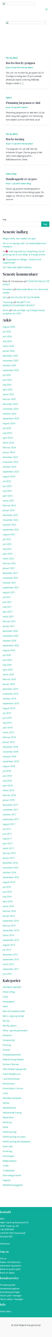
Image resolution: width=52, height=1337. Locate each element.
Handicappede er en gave (21, 179)
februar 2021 (9, 621)
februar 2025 (9, 399)
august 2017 (9, 824)
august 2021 (9, 592)
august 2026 (9, 326)
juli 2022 (7, 539)
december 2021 (10, 573)
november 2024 (10, 408)
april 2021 (8, 611)
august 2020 (9, 650)
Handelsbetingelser (10, 1288)
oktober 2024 (9, 413)
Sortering (7, 1151)
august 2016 (9, 882)
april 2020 (8, 669)
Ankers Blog (11, 174)
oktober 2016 (9, 872)
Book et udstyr (7, 1272)
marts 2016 (8, 906)
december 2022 (10, 515)
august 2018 (9, 766)
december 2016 (10, 862)
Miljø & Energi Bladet (13, 1059)
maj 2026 (7, 341)
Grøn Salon (5, 1311)
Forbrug (7, 1044)
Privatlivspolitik (7, 1284)
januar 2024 (9, 452)
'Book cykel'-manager (11, 1295)
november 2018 (10, 751)
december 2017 (10, 804)
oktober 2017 (9, 814)
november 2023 (10, 462)
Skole (5, 1127)
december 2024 (10, 404)
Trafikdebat (8, 1170)
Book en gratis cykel (10, 1269)
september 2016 (11, 877)
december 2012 (10, 954)
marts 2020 (8, 674)
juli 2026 (7, 331)
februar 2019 (9, 737)
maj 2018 (7, 780)
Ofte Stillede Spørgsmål (14, 1069)
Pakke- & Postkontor (10, 1262)
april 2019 (8, 727)
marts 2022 (8, 558)
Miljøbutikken (10, 1160)
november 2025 (10, 360)
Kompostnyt (9, 1040)
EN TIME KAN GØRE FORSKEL (17, 267)
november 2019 (10, 693)
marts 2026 (8, 346)
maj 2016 (7, 896)
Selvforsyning (9, 1131)
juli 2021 (7, 597)
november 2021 (10, 577)
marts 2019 (8, 732)
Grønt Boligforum (12, 1073)
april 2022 (8, 553)
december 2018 (10, 746)
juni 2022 (7, 544)
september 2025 (11, 370)
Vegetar (7, 1180)
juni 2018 (7, 775)
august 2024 (9, 423)
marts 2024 (8, 442)
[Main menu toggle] (46, 9)
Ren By (6, 1020)
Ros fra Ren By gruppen (20, 63)
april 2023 (8, 495)
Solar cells (8, 1146)
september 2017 (11, 819)
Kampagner (8, 1001)
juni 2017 (7, 833)
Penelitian (8, 289)
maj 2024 (7, 433)
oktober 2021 (9, 582)
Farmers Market (11, 1064)
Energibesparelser (12, 1054)
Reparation (8, 1117)
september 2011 (11, 969)
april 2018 (8, 785)
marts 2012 (8, 964)
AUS (5, 297)
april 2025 (8, 389)
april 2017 (8, 843)
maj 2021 (7, 606)
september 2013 (11, 940)
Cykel (5, 996)
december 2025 (10, 355)
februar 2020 (9, 679)
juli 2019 (7, 713)
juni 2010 (7, 973)
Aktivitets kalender (12, 987)
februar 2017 (9, 853)
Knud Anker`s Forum (13, 1088)
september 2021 (11, 587)
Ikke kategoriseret (12, 1175)
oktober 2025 (9, 365)
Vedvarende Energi (12, 1112)
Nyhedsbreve (9, 1107)
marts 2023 (8, 500)
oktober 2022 (9, 524)
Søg (4, 219)
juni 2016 (7, 891)
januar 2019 (9, 742)
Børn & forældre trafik (14, 1011)
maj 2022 (7, 548)
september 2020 (11, 645)
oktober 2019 (9, 698)
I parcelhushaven (11, 1078)
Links (5, 1093)
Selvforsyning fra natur (14, 1136)
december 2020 (10, 631)
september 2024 (11, 418)
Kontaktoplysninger (10, 1292)
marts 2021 (8, 616)
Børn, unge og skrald (13, 1016)
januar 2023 (9, 510)
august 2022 (9, 534)
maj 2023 (7, 490)
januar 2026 (9, 350)
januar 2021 (9, 626)
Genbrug (7, 1122)
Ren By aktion (12, 57)
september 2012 (11, 959)
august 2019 (9, 708)
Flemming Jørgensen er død (23, 102)
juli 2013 (7, 949)
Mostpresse (9, 1083)
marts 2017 (8, 848)
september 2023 (11, 471)
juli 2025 (7, 375)
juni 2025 (7, 379)
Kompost (7, 1035)
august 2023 (9, 476)
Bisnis (6, 310)
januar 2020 (9, 684)
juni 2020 (7, 660)
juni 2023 (7, 486)
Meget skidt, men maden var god (19, 238)
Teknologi (8, 302)
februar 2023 (9, 505)
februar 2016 (9, 911)
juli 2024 (7, 428)
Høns (5, 1006)
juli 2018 (7, 771)
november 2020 (10, 635)
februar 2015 (9, 925)
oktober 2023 (9, 466)
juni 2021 (7, 602)
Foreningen (8, 1156)
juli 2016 (7, 886)
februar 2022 (9, 563)
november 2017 (10, 809)
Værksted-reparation (10, 1265)
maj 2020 (7, 664)
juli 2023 (7, 481)
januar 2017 (9, 858)
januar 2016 (9, 915)
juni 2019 (7, 717)
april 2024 (8, 437)
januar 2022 (9, 568)
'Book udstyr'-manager (11, 1299)
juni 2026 (7, 336)
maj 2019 (7, 722)
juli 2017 (7, 829)
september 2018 (11, 761)
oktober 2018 (9, 756)
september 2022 (11, 529)
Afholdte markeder (12, 1098)
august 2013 (9, 944)
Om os (3, 1258)
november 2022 (10, 519)
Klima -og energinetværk (15, 1030)
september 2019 (11, 703)
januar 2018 (9, 800)
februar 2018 (9, 795)
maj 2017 (7, 838)
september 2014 (11, 930)
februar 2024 (9, 447)
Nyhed (8, 97)
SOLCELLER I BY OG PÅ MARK (25, 297)
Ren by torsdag (15, 139)
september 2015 (11, 920)
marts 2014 (8, 935)
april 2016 (8, 901)
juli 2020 (7, 655)
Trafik (6, 1165)
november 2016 (10, 867)
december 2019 (10, 688)
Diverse (6, 1049)
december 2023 (10, 457)
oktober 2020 (9, 640)
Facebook (5, 1243)
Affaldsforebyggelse (13, 1185)
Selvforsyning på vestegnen (17, 1141)
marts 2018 (8, 790)
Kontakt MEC (6, 1236)
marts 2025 (8, 394)
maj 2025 (7, 384)
